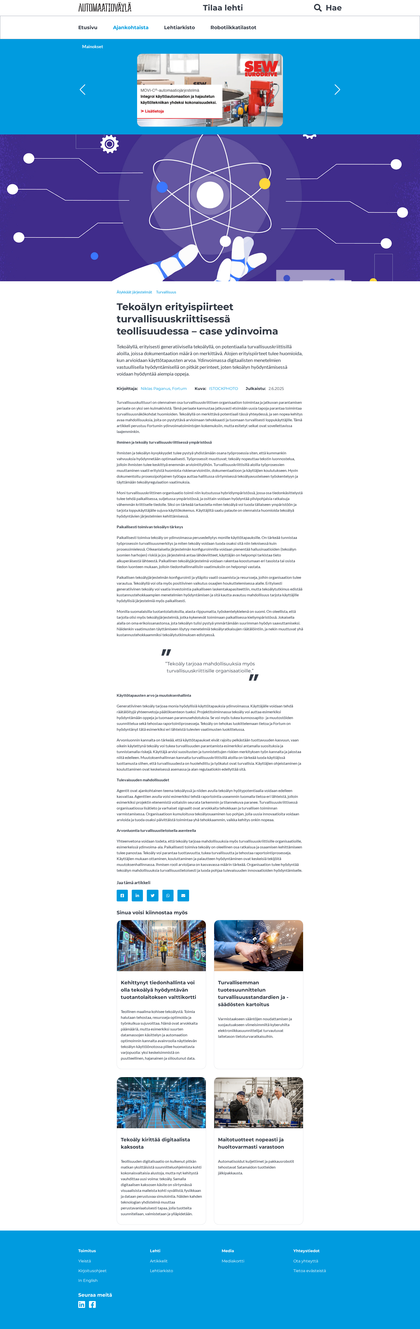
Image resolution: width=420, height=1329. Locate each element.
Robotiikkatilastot (233, 27)
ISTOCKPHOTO (223, 388)
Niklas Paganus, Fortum (164, 388)
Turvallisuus (166, 292)
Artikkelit (159, 1261)
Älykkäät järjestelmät (134, 292)
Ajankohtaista (131, 27)
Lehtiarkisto (179, 27)
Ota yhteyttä (305, 1261)
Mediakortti (233, 1261)
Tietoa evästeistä (309, 1270)
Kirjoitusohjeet (92, 1270)
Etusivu (87, 27)
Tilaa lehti (223, 7)
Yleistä (84, 1261)
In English (88, 1280)
